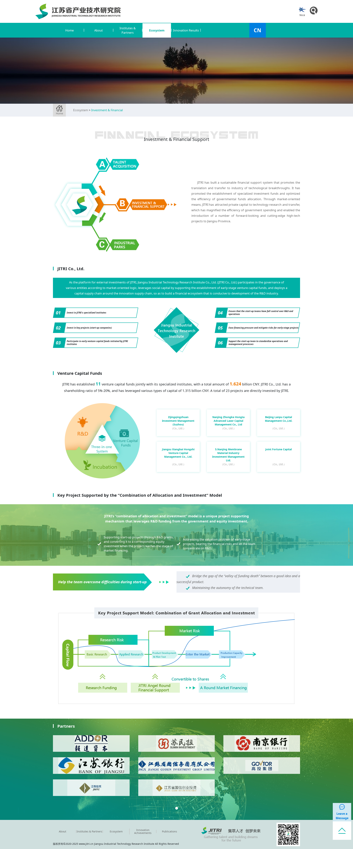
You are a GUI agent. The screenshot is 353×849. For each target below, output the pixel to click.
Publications (169, 831)
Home (69, 30)
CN (257, 30)
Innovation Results (186, 30)
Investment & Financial (107, 110)
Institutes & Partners (89, 831)
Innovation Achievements (142, 831)
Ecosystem (80, 110)
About (62, 831)
